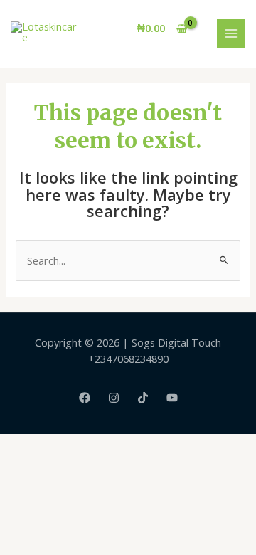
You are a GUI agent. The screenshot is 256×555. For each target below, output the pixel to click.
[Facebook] (84, 397)
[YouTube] (172, 397)
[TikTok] (143, 397)
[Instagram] (113, 397)
